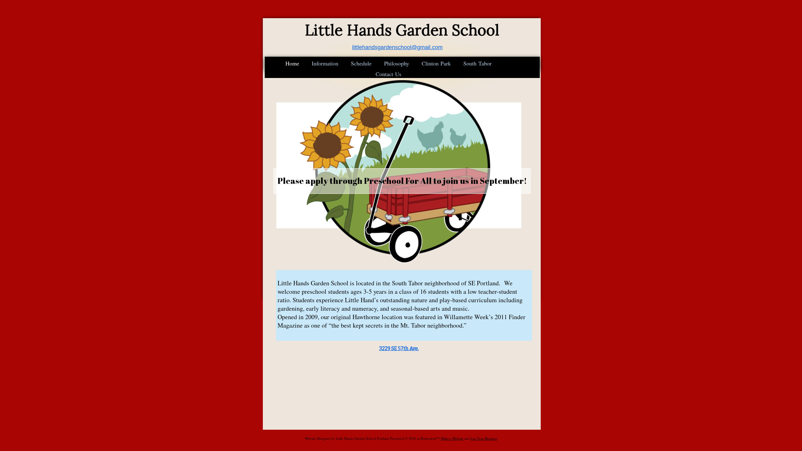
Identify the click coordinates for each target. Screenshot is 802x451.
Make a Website (452, 438)
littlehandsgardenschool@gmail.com (397, 47)
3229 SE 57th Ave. (399, 348)
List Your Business (484, 438)
